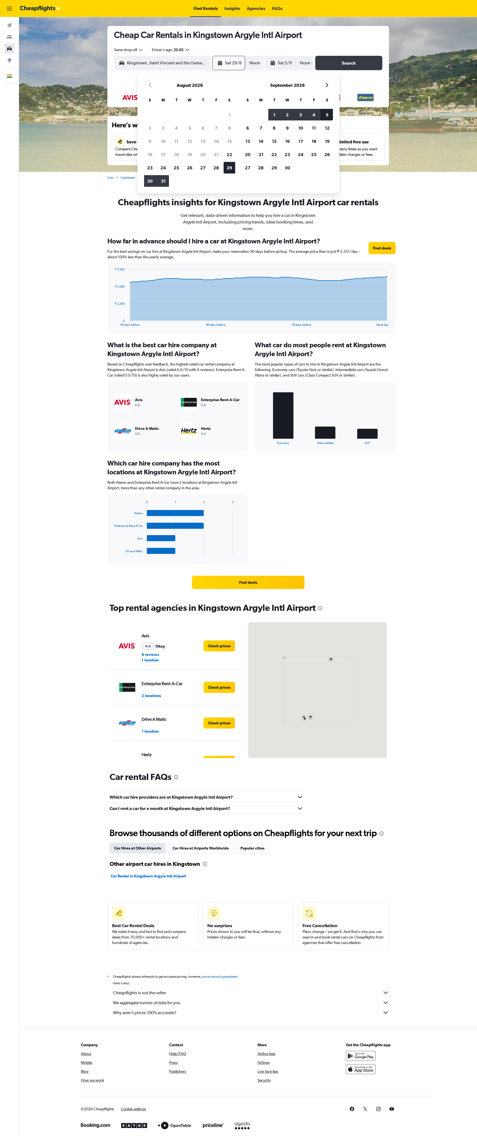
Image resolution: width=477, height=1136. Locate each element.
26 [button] (189, 167)
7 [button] (216, 127)
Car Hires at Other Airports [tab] (137, 848)
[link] (382, 248)
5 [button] (189, 127)
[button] (9, 8)
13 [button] (203, 141)
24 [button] (163, 167)
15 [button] (229, 141)
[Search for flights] (9, 25)
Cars (110, 178)
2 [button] (150, 127)
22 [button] (229, 154)
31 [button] (163, 180)
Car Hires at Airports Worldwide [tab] (201, 848)
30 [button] (150, 180)
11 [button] (176, 141)
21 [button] (216, 154)
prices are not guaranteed (219, 977)
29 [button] (229, 167)
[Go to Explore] (9, 60)
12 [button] (189, 141)
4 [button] (176, 127)
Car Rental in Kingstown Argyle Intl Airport (148, 876)
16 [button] (150, 154)
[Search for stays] (9, 37)
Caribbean (127, 178)
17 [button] (163, 154)
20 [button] (203, 154)
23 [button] (150, 167)
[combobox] (128, 49)
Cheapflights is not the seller (139, 992)
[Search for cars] (9, 48)
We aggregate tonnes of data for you (146, 1002)
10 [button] (163, 141)
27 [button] (203, 167)
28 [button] (216, 167)
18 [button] (176, 154)
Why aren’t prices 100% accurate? (144, 1012)
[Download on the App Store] (361, 1069)
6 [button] (203, 127)
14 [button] (216, 141)
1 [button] (229, 114)
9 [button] (150, 141)
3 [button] (163, 127)
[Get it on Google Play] (361, 1056)
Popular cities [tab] (252, 848)
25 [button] (176, 167)
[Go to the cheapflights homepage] (40, 8)
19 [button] (189, 154)
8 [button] (229, 127)
